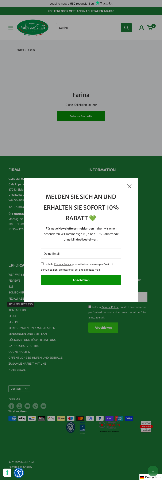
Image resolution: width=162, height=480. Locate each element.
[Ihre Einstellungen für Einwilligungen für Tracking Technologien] (7, 473)
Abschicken (81, 280)
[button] (150, 477)
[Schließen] (129, 186)
